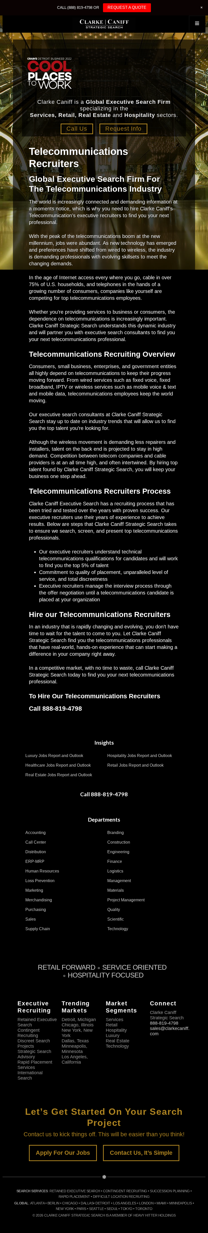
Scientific (115, 919)
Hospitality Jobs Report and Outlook (139, 755)
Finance (114, 861)
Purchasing (35, 909)
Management (119, 881)
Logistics (115, 871)
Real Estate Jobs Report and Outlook (58, 775)
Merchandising (38, 900)
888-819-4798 (164, 1023)
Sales (30, 919)
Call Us (76, 129)
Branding (115, 832)
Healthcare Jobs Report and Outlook (58, 765)
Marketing (34, 890)
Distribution (35, 852)
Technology (117, 929)
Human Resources (42, 871)
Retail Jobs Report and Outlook (135, 765)
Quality (113, 909)
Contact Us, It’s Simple (141, 1153)
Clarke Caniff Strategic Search (104, 24)
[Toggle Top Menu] (197, 23)
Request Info (123, 129)
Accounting (35, 832)
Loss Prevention (40, 881)
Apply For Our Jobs (63, 1153)
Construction (118, 842)
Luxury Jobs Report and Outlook (54, 755)
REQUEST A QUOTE (127, 7)
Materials (115, 890)
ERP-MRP (34, 861)
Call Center (35, 842)
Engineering (118, 852)
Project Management (126, 900)
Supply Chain (37, 929)
